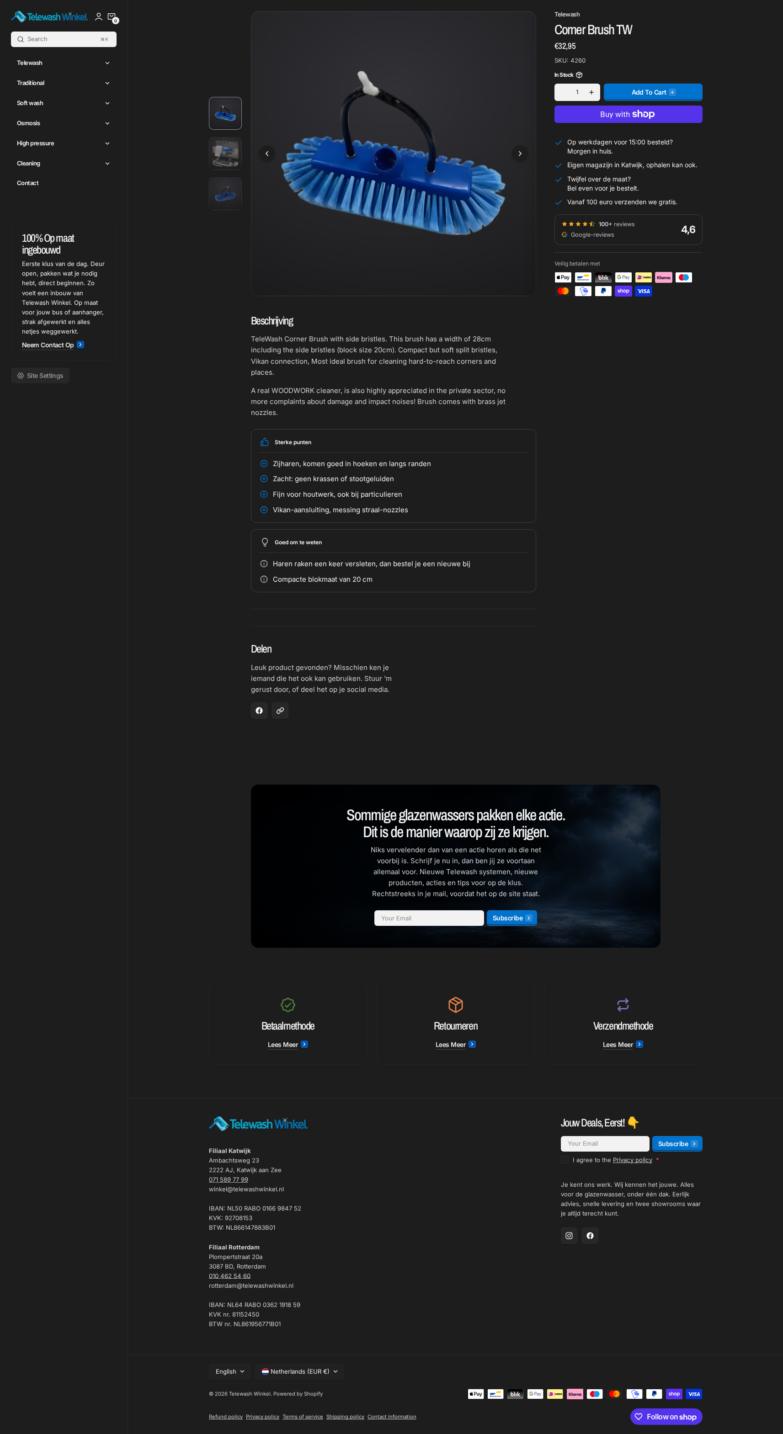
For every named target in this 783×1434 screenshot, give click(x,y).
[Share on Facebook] (259, 710)
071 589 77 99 (228, 1179)
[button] (111, 16)
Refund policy (226, 1416)
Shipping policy (345, 1416)
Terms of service (302, 1416)
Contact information (392, 1416)
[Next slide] (520, 153)
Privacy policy (632, 1159)
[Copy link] (280, 710)
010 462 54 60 (229, 1276)
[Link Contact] (64, 291)
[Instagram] (569, 1235)
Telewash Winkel (250, 1394)
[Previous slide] (267, 153)
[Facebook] (590, 1235)
